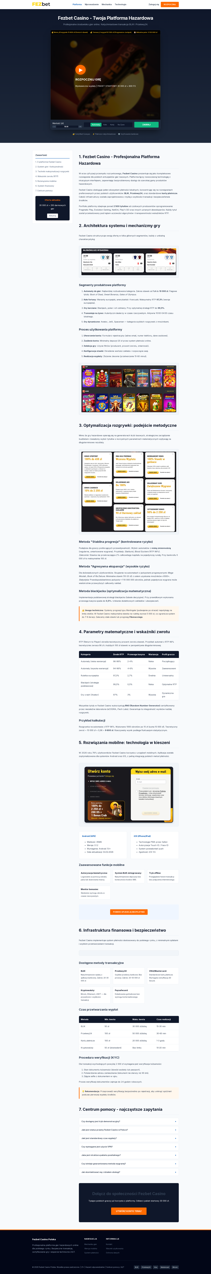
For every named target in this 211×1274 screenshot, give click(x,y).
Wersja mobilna (90, 1248)
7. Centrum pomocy (44, 191)
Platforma (77, 4)
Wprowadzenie (92, 4)
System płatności (91, 1253)
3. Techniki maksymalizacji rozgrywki (52, 171)
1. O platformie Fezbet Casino (48, 162)
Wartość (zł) (58, 123)
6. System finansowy (44, 186)
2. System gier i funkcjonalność (49, 167)
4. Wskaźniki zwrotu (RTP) (46, 176)
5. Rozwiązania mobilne (45, 181)
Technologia (120, 4)
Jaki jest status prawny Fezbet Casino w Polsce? (104, 1130)
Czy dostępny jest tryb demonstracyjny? (100, 1121)
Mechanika (107, 4)
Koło (105, 125)
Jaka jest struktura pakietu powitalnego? (101, 1155)
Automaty (96, 125)
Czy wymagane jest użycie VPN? (97, 1146)
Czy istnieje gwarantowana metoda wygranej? (103, 1163)
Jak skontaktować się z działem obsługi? (100, 1172)
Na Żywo (121, 125)
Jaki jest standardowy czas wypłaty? (99, 1138)
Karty (112, 125)
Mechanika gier (90, 1244)
